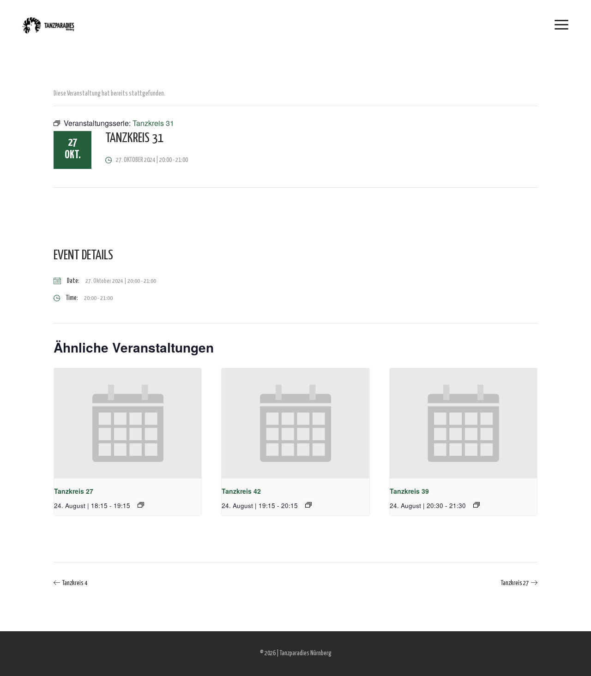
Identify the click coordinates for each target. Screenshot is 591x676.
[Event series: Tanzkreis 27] (141, 505)
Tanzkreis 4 (74, 583)
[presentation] (127, 423)
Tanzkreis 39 (409, 491)
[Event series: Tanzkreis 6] (308, 505)
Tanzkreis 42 (241, 491)
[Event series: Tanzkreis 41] (476, 505)
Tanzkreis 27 (73, 491)
